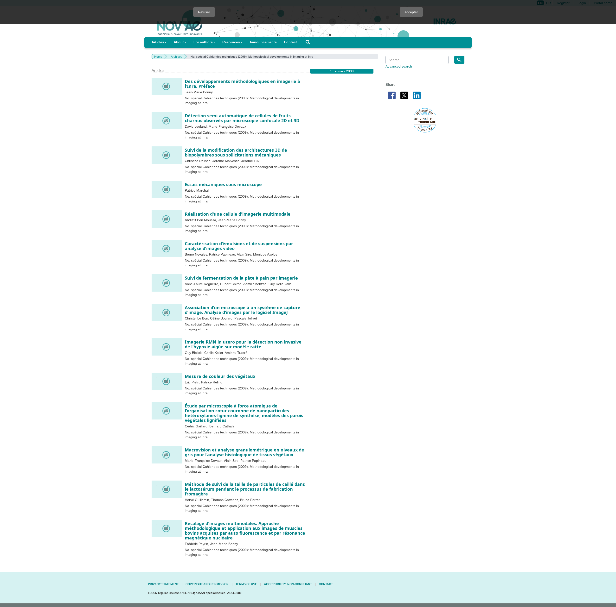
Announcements (263, 42)
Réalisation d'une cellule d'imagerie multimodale (237, 214)
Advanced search (398, 66)
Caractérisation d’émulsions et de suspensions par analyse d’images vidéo (239, 246)
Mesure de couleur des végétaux (220, 376)
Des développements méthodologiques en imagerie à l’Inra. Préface (242, 83)
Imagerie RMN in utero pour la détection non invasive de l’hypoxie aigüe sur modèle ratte (243, 344)
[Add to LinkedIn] (417, 95)
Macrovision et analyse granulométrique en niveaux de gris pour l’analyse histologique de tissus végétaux (244, 452)
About (179, 42)
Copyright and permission (207, 584)
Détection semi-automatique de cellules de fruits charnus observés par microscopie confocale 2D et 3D (242, 118)
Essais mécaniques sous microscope (223, 184)
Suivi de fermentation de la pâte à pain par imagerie (241, 278)
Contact (290, 42)
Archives (176, 56)
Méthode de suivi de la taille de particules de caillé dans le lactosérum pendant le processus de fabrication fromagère (245, 489)
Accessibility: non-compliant (288, 584)
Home (158, 56)
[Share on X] (404, 95)
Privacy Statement (163, 584)
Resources (231, 42)
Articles (158, 42)
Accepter (411, 12)
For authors (203, 42)
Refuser (204, 12)
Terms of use (246, 584)
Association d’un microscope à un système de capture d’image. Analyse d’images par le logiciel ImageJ (242, 310)
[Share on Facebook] (392, 95)
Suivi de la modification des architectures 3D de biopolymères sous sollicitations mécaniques (236, 152)
